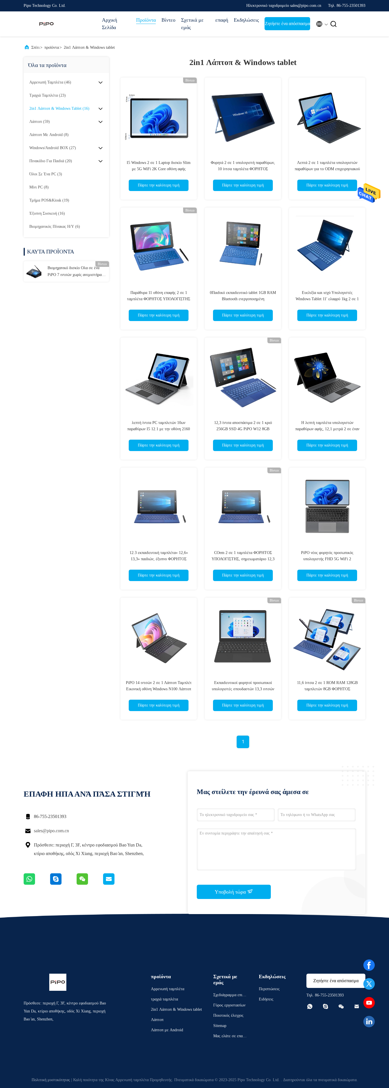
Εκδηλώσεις (246, 20)
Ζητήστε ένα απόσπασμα (287, 23)
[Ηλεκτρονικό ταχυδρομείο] (116, 883)
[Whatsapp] (37, 883)
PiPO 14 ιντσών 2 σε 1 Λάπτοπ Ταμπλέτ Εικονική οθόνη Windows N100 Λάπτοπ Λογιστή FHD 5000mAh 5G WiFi (159, 689)
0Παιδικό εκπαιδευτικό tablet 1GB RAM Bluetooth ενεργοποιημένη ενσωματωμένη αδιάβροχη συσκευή (243, 299)
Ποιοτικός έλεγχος (228, 1015)
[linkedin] (369, 1021)
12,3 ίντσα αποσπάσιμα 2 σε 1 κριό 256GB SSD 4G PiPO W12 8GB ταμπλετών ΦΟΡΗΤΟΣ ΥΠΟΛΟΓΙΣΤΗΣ (243, 429)
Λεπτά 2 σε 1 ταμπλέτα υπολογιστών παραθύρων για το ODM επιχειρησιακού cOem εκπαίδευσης (327, 169)
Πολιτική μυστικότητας (51, 1080)
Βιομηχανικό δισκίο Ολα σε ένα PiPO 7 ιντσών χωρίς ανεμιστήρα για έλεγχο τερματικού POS (75, 272)
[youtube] (369, 1002)
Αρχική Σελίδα (109, 23)
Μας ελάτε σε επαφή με (230, 1037)
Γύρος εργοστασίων (229, 1005)
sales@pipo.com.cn (51, 830)
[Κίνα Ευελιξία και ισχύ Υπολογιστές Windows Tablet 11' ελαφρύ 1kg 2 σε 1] (327, 246)
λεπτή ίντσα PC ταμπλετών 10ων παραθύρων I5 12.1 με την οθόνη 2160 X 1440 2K (158, 429)
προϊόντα (51, 47)
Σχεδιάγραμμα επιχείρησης (230, 996)
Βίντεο (168, 20)
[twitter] (369, 983)
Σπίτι (35, 47)
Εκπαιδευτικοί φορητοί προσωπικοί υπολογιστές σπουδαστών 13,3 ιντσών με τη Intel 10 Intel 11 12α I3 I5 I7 (243, 689)
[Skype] (63, 883)
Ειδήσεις (266, 999)
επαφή (221, 20)
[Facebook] (369, 965)
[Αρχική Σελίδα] (46, 24)
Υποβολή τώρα (231, 892)
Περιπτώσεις (269, 989)
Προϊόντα (146, 20)
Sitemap (219, 1026)
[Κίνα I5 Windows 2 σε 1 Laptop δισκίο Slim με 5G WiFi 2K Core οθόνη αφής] (158, 116)
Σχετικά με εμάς (192, 23)
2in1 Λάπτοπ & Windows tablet (89, 47)
